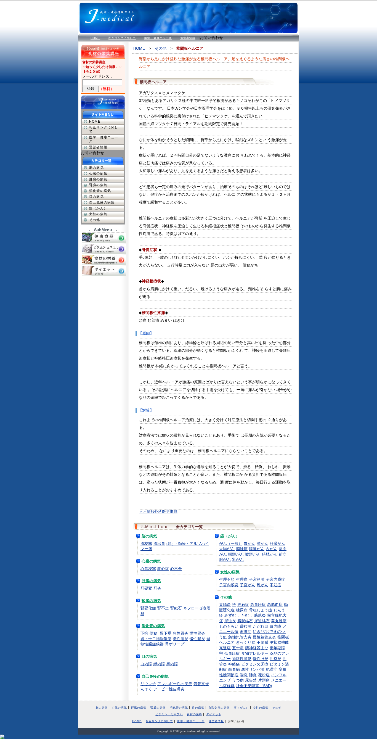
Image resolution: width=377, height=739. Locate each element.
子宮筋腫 (256, 579)
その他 (160, 48)
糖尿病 (242, 610)
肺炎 (253, 675)
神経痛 (234, 664)
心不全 (176, 568)
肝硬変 (146, 588)
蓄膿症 (245, 631)
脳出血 (159, 543)
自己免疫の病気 (155, 676)
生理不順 (227, 579)
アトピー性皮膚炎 (168, 689)
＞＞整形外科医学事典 (158, 511)
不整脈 (262, 642)
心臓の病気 (151, 561)
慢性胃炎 (197, 633)
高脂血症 (275, 604)
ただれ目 (260, 626)
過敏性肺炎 (241, 658)
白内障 (146, 664)
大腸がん (227, 549)
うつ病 (238, 680)
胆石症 (243, 604)
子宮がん (247, 585)
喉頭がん (253, 554)
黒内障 (172, 664)
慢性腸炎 (197, 639)
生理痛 (242, 579)
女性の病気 (230, 572)
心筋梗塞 (148, 568)
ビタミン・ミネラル (169, 714)
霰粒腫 (245, 626)
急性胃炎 (180, 633)
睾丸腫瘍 (278, 621)
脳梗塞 (146, 543)
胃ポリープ (174, 644)
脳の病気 (149, 536)
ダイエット (213, 714)
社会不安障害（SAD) (254, 685)
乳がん (238, 559)
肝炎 (157, 588)
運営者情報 (187, 37)
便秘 (154, 633)
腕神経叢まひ (256, 648)
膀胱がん (269, 554)
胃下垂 (165, 633)
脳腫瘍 (242, 549)
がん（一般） (230, 543)
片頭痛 (264, 680)
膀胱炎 (260, 615)
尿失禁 (251, 680)
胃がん (249, 543)
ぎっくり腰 (245, 642)
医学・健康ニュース (158, 37)
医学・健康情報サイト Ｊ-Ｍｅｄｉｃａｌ (112, 13)
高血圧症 (258, 604)
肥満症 (271, 669)
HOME (95, 37)
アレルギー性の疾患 (174, 684)
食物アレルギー (254, 653)
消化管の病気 (153, 626)
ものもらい (228, 626)
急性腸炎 (180, 639)
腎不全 (163, 608)
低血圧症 (232, 653)
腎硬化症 (148, 608)
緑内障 (159, 664)
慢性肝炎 (260, 658)
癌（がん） (230, 536)
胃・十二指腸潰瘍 (155, 639)
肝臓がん (277, 543)
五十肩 (238, 648)
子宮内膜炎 (228, 585)
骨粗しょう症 (260, 610)
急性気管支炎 (239, 637)
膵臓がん (256, 549)
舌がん (271, 549)
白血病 (234, 669)
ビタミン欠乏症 (254, 664)
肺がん (262, 543)
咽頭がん (236, 554)
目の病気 (149, 656)
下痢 (144, 633)
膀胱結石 (245, 621)
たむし (247, 615)
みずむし (232, 615)
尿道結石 (262, 621)
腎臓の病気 (151, 600)
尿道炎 (230, 621)
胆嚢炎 (275, 658)
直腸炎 (225, 604)
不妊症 (275, 585)
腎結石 (176, 608)
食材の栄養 (194, 714)
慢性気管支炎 (264, 637)
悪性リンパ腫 (252, 669)
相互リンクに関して (122, 37)
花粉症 (264, 675)
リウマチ (148, 684)
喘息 (244, 675)
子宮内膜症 (275, 579)
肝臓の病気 (151, 581)
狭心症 (163, 568)
